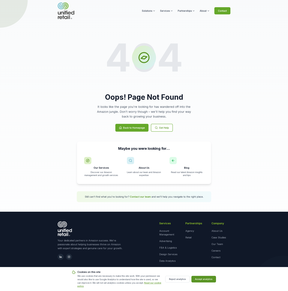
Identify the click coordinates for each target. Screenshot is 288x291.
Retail (188, 237)
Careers (216, 250)
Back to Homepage (134, 127)
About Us (217, 230)
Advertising (165, 241)
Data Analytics (167, 260)
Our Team (217, 244)
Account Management (166, 232)
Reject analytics (177, 279)
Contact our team (140, 196)
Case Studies (219, 237)
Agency (189, 230)
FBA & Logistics (168, 247)
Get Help (164, 127)
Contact (222, 10)
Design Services (168, 254)
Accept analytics (203, 279)
